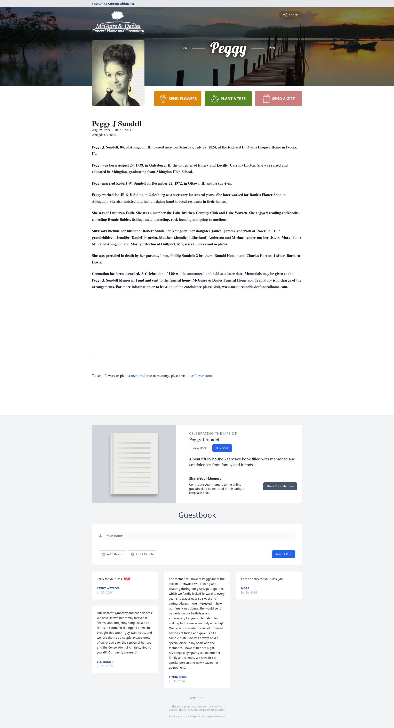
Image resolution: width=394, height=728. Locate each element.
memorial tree (141, 375)
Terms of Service (208, 710)
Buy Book (222, 448)
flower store (203, 375)
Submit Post (283, 554)
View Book (199, 448)
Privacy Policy (185, 710)
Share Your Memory (280, 486)
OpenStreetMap (201, 716)
